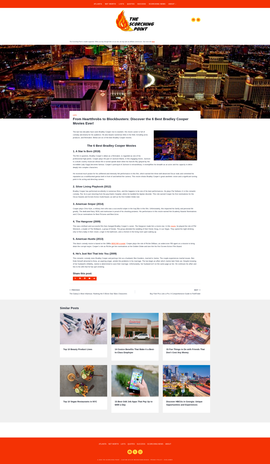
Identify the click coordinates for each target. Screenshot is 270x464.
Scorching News (157, 4)
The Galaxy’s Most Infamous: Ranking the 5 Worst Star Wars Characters (98, 292)
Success (141, 4)
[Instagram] (198, 20)
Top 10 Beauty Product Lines (77, 349)
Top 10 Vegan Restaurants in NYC (80, 401)
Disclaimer (168, 459)
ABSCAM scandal (118, 244)
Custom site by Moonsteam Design (135, 459)
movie (173, 226)
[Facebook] (193, 20)
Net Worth (110, 4)
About (168, 444)
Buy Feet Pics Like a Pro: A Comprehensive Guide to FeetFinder (175, 292)
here (153, 41)
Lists (121, 4)
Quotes (131, 4)
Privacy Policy (156, 459)
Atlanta (98, 4)
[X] (135, 452)
